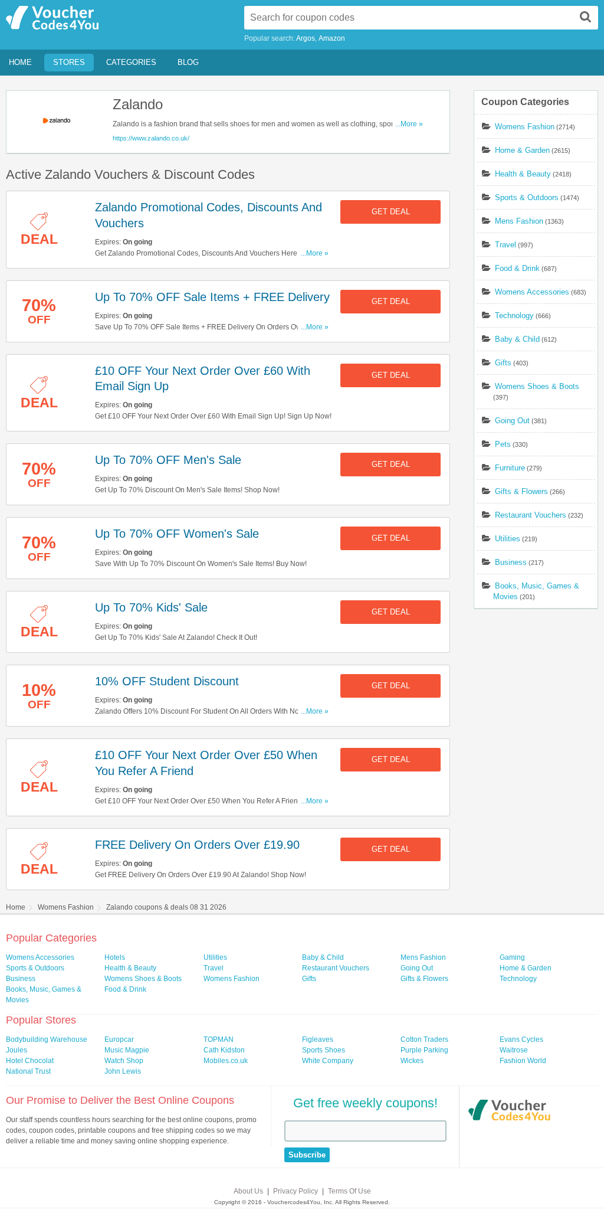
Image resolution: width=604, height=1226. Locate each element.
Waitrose (514, 1050)
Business (511, 562)
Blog (188, 62)
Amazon (332, 38)
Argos (305, 38)
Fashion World (523, 1061)
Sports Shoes (323, 1050)
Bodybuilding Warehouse (46, 1039)
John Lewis (122, 1071)
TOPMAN (218, 1039)
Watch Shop (123, 1061)
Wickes (412, 1061)
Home (20, 62)
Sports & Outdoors (527, 197)
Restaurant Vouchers (530, 515)
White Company (327, 1061)
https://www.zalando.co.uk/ (151, 138)
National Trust (28, 1071)
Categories (131, 62)
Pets (503, 444)
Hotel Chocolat (30, 1061)
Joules (16, 1050)
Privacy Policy (295, 1191)
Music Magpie (126, 1050)
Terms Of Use (349, 1191)
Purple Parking (424, 1050)
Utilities (507, 538)
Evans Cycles (521, 1039)
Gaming (512, 957)
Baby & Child (517, 339)
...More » (409, 124)
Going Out (512, 420)
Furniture (510, 467)
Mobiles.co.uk (225, 1061)
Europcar (119, 1039)
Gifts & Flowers (521, 491)
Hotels (114, 957)
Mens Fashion (519, 221)
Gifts (503, 362)
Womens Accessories (532, 291)
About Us (248, 1191)
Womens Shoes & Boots (537, 386)
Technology (514, 315)
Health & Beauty (523, 173)
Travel (505, 244)
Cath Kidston (224, 1050)
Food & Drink (517, 268)
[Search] (585, 16)
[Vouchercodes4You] (509, 1111)
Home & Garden (522, 150)
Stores (69, 62)
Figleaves (317, 1039)
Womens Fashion (524, 126)
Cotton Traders (424, 1039)
